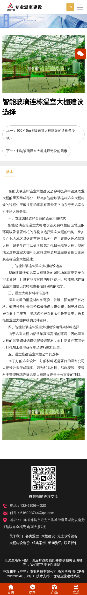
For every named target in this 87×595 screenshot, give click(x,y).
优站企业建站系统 (66, 576)
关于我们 (16, 536)
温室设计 (29, 361)
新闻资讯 (55, 543)
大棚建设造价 (19, 543)
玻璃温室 (57, 252)
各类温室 (32, 536)
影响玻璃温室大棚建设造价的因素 (41, 151)
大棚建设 (43, 191)
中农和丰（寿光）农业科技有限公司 (30, 571)
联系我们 (71, 543)
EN (70, 7)
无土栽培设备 (67, 536)
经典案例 (39, 543)
